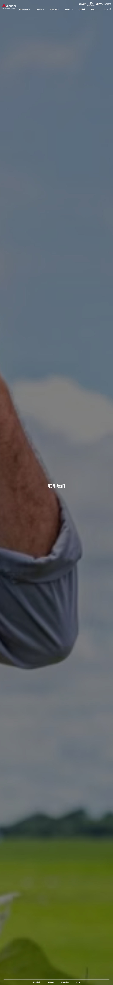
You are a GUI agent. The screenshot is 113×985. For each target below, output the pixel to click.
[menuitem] (24, 9)
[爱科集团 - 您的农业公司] (9, 6)
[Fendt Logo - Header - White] (82, 4)
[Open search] (105, 9)
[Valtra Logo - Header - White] (107, 4)
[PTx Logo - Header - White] (99, 4)
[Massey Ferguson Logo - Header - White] (90, 4)
